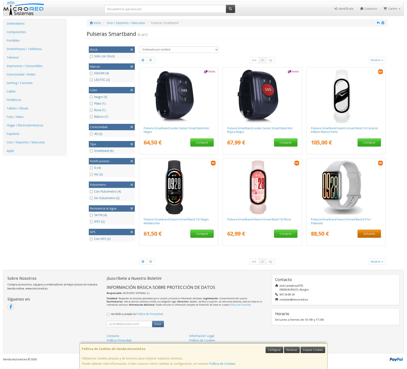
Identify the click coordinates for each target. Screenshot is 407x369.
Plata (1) (100, 103)
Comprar (202, 142)
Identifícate (345, 9)
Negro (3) (100, 97)
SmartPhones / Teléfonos (24, 49)
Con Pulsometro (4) (107, 191)
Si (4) (97, 168)
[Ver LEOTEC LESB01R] (262, 96)
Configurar (274, 350)
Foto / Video (15, 117)
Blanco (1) (101, 117)
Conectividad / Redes (21, 74)
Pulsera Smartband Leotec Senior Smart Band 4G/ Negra (176, 130)
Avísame (369, 234)
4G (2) (98, 134)
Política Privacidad (119, 340)
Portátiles (13, 40)
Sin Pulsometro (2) (107, 198)
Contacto (370, 9)
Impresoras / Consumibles (25, 66)
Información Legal (201, 336)
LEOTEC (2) (102, 80)
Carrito (392, 9)
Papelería (13, 134)
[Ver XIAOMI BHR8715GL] (346, 187)
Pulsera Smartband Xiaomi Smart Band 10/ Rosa (259, 219)
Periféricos (14, 100)
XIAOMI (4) (101, 73)
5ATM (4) (100, 215)
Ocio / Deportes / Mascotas (26, 142)
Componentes (16, 32)
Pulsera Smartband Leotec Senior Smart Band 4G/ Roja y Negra (260, 130)
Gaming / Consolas (20, 83)
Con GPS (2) (102, 239)
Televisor (13, 57)
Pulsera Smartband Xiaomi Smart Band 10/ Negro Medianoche (176, 221)
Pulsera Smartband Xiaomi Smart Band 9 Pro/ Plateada (341, 221)
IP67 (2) (99, 221)
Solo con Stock (104, 56)
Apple (10, 151)
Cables (11, 91)
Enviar (158, 324)
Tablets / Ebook (17, 108)
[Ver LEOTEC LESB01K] (178, 96)
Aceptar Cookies (313, 350)
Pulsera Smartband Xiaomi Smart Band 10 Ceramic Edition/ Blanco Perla (344, 130)
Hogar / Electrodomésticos (25, 125)
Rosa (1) (100, 110)
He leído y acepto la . (137, 314)
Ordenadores (16, 23)
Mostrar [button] (376, 60)
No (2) (98, 174)
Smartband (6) (104, 151)
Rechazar (291, 350)
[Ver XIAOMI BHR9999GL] (262, 187)
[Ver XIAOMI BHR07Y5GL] (346, 96)
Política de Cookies (222, 364)
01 (262, 60)
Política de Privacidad (240, 304)
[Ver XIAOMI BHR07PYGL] (178, 187)
